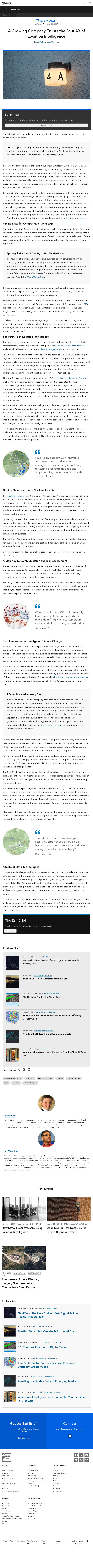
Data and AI (39, 24)
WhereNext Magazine (11, 9)
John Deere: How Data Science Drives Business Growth (66, 1230)
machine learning (15, 496)
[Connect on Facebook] (24, 1071)
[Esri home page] (6, 3)
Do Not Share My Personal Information (78, 1542)
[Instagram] (81, 1460)
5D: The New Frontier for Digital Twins (42, 997)
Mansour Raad (36, 1326)
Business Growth (49, 1376)
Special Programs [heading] (34, 1498)
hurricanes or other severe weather (71, 677)
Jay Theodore (53, 42)
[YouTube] (86, 1460)
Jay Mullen (40, 42)
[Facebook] (76, 1455)
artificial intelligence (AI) (50, 349)
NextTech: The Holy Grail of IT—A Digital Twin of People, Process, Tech (51, 962)
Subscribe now (46, 125)
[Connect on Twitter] (19, 1071)
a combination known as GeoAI (69, 378)
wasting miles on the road (49, 725)
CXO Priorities (51, 1308)
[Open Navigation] (90, 3)
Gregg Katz (36, 1392)
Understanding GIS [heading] (60, 1466)
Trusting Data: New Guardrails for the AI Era (45, 979)
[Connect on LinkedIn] (29, 1071)
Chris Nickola (39, 1308)
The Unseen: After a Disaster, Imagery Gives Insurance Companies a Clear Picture (20, 1283)
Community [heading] (32, 1466)
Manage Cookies (58, 1542)
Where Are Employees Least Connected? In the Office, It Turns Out (54, 1054)
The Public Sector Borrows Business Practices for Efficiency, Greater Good (52, 1017)
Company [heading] (5, 1498)
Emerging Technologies (53, 1342)
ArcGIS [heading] (4, 1466)
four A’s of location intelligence (68, 346)
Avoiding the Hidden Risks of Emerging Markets (47, 1034)
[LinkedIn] (86, 1455)
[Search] (83, 3)
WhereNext (46, 20)
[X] (81, 1455)
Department (7, 14)
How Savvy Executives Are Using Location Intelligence (22, 1230)
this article (33, 277)
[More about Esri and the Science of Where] (6, 1458)
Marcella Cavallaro (38, 1358)
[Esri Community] (76, 1460)
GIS (85, 304)
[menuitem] (14, 1470)
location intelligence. (76, 218)
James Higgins (36, 1376)
